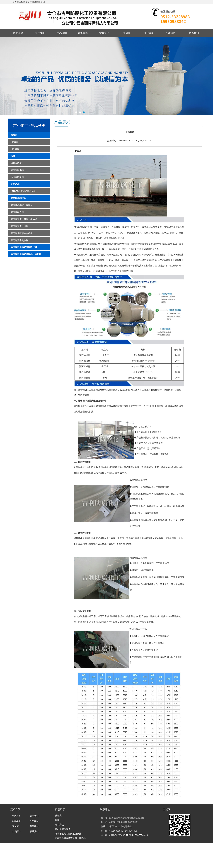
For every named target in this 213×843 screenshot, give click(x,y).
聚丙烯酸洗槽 (17, 212)
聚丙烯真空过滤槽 (19, 226)
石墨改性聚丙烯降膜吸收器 (24, 247)
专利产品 (15, 184)
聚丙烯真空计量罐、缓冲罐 (24, 219)
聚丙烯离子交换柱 (19, 240)
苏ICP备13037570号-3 (137, 835)
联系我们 (194, 33)
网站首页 (18, 33)
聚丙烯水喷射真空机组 (22, 233)
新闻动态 (83, 33)
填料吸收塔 (16, 162)
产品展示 (62, 33)
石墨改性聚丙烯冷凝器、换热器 (26, 254)
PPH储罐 (148, 33)
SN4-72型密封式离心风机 (23, 191)
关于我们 (40, 33)
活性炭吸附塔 (17, 177)
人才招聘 (170, 33)
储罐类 (14, 135)
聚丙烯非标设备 (18, 198)
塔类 (13, 156)
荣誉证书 (104, 33)
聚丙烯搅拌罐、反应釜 (22, 205)
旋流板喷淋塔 (17, 170)
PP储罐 (126, 33)
